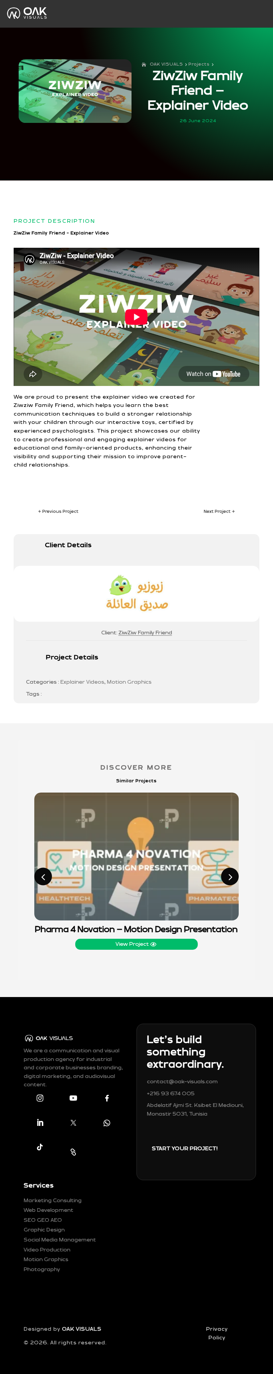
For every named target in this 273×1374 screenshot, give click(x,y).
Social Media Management (60, 1240)
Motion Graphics (129, 682)
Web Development (48, 1210)
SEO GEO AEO (43, 1220)
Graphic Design (44, 1230)
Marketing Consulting (53, 1201)
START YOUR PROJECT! (184, 1149)
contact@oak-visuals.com (182, 1082)
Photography (42, 1269)
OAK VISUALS (82, 1329)
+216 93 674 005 (170, 1094)
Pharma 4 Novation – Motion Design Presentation (136, 929)
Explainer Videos (82, 682)
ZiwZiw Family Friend (145, 633)
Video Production (47, 1250)
